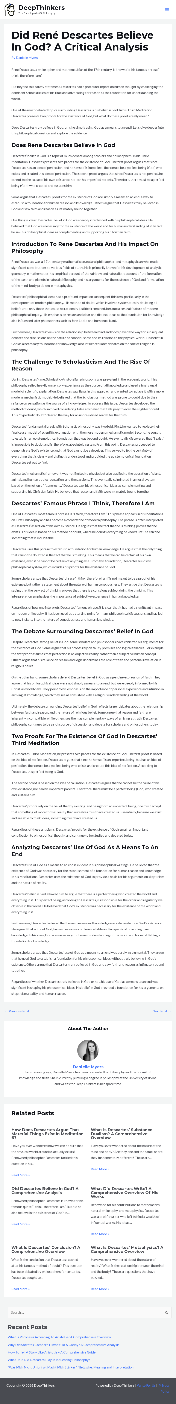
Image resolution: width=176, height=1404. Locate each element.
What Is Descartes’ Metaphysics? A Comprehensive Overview (127, 1249)
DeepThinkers (41, 7)
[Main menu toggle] (167, 9)
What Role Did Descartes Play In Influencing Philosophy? (49, 1360)
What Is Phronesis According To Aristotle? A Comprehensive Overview (59, 1337)
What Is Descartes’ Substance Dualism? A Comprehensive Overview (121, 1133)
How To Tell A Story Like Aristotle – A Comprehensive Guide (52, 1352)
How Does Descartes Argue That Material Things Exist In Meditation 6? (47, 1133)
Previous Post (17, 1011)
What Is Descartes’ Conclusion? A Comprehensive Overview (45, 1249)
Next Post (161, 1011)
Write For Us (146, 1385)
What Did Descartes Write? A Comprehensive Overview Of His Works (124, 1192)
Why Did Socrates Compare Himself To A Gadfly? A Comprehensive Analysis (63, 1345)
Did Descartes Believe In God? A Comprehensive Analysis (45, 1190)
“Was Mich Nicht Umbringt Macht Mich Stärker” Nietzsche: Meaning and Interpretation (71, 1367)
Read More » (20, 1175)
